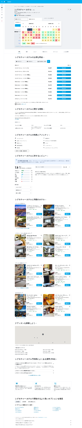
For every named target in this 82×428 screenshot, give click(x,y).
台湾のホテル (36, 407)
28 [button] (25, 40)
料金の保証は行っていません (42, 417)
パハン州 (26, 6)
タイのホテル (36, 412)
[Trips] (1, 18)
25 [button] (36, 37)
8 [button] (28, 32)
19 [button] (39, 35)
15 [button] (28, 35)
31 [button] (58, 40)
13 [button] (23, 35)
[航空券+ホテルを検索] (1, 12)
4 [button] (36, 29)
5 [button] (45, 32)
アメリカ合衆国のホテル (56, 408)
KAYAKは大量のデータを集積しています (24, 422)
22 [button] (28, 37)
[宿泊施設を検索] (1, 7)
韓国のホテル (36, 408)
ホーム (16, 6)
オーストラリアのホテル (19, 407)
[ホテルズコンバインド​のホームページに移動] (7, 1)
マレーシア (19, 6)
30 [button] (31, 40)
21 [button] (25, 37)
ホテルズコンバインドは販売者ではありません (25, 420)
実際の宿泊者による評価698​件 (25, 15)
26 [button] (39, 37)
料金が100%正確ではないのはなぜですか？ (24, 424)
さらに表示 (17, 119)
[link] (22, 228)
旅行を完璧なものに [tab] (31, 401)
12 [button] (39, 32)
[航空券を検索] (1, 5)
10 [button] (33, 32)
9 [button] (56, 32)
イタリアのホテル (18, 412)
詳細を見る (39, 214)
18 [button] (36, 35)
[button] (2, 2)
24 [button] (33, 37)
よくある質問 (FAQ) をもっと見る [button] (34, 375)
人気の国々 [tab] (18, 401)
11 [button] (36, 32)
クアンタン (32, 6)
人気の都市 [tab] (24, 401)
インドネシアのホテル (56, 407)
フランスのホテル (18, 410)
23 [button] (31, 37)
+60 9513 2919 (17, 14)
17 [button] (33, 35)
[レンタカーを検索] (1, 10)
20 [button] (23, 37)
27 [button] (23, 40)
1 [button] (28, 29)
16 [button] (31, 35)
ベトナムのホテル (55, 410)
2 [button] (56, 29)
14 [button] (25, 35)
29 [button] (28, 40)
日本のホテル (17, 408)
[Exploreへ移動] (1, 14)
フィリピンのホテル (37, 410)
